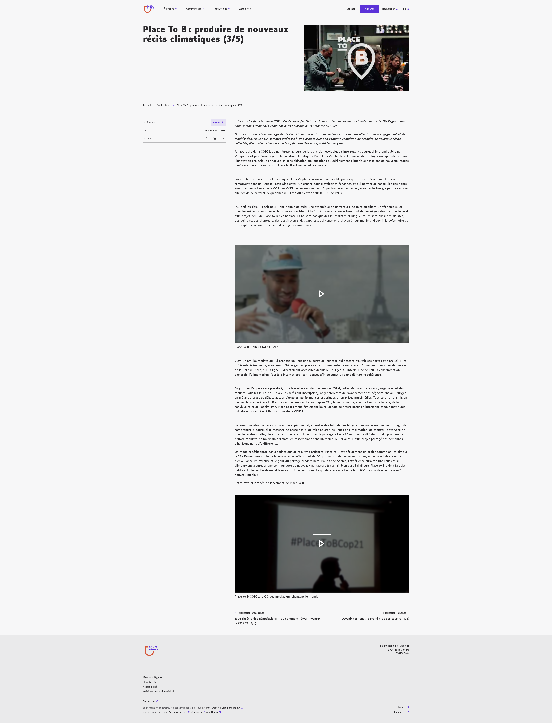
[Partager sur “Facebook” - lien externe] (206, 138)
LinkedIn (399, 712)
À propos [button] (169, 9)
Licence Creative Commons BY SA (221, 708)
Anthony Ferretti (178, 712)
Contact (350, 9)
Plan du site (150, 682)
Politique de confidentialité (158, 691)
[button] (356, 58)
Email (401, 707)
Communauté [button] (193, 9)
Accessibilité (150, 687)
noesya (198, 712)
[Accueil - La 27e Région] (149, 9)
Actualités (245, 9)
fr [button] (404, 9)
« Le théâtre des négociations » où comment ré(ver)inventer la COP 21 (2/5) (277, 618)
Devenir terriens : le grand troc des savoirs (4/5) (375, 616)
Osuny (214, 712)
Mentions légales (152, 677)
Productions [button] (220, 9)
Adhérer (369, 9)
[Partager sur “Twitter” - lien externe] (223, 138)
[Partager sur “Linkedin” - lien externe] (215, 138)
